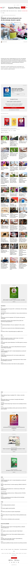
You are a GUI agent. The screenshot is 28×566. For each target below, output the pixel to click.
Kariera (13, 549)
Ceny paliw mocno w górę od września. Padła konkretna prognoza (13, 328)
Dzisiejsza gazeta (3, 7)
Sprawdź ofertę (14, 107)
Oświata (2, 345)
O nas (4, 549)
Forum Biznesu (24, 553)
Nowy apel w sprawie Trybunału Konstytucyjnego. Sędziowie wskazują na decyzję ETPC (5, 194)
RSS (14, 551)
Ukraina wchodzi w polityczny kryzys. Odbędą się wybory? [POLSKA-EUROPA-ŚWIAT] (13, 494)
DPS (11, 130)
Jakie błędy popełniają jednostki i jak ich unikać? (18, 89)
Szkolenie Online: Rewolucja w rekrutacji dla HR (14, 426)
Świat (1, 323)
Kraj (1, 307)
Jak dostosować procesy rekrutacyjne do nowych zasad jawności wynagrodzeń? (14, 428)
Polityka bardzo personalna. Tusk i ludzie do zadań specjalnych (12, 363)
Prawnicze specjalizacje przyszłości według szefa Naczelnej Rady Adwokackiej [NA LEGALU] (12, 498)
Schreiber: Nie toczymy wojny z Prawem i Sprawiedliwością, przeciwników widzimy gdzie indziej (11, 539)
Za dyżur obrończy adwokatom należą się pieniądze (10, 519)
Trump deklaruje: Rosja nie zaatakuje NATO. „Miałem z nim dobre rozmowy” (13, 396)
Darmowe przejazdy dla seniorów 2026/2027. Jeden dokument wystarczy (22, 194)
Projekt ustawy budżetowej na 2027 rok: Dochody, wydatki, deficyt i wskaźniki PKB (13, 356)
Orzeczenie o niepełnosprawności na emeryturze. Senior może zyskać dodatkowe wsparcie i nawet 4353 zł (5, 205)
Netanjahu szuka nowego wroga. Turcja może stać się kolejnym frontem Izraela (13, 404)
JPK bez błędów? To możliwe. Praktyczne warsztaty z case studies (14, 299)
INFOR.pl (7, 553)
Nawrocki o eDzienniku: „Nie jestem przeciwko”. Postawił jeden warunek (13, 205)
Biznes (1, 525)
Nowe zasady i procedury (14, 469)
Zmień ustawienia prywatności (23, 549)
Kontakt (2, 549)
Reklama (7, 549)
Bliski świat (2, 487)
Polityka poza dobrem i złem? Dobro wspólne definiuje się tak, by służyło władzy (12, 535)
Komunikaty (9, 549)
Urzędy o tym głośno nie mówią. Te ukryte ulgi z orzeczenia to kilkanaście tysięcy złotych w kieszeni (23, 205)
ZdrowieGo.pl (17, 553)
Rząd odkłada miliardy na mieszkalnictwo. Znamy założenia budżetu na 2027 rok (14, 314)
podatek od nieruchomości (4, 130)
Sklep (22, 553)
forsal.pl (5, 553)
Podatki (2, 15)
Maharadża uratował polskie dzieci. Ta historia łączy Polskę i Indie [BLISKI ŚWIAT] (13, 489)
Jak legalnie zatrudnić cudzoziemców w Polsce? (14, 470)
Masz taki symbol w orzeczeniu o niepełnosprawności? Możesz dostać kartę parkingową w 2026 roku (13, 360)
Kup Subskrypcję (23, 7)
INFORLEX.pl (10, 553)
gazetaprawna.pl (13, 553)
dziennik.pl (3, 553)
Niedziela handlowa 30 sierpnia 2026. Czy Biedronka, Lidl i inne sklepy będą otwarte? (14, 309)
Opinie (1, 503)
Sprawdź (18, 94)
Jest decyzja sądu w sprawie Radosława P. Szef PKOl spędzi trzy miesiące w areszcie (14, 343)
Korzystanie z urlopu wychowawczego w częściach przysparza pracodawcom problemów (14, 194)
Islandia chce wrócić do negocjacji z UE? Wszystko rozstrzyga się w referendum (13, 318)
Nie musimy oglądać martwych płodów (8, 508)
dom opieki (14, 130)
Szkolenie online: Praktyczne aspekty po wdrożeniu (17, 91)
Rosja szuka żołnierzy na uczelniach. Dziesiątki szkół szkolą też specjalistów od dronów (12, 400)
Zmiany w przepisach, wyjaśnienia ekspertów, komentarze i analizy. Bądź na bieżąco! (14, 449)
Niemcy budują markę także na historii (8, 505)
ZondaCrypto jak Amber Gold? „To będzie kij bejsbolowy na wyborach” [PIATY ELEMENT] (13, 351)
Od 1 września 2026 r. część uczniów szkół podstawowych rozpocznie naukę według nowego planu (13, 347)
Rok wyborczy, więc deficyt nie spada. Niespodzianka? (10, 511)
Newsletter (20, 553)
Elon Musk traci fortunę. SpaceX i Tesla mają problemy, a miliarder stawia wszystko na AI (13, 527)
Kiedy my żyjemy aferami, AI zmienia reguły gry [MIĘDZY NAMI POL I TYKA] (13, 485)
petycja (9, 130)
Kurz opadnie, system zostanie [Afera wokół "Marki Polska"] (12, 531)
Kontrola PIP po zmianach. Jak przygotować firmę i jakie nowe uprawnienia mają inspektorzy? (12, 321)
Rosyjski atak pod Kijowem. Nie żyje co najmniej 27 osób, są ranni (12, 324)
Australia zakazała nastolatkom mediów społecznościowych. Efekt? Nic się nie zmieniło (13, 408)
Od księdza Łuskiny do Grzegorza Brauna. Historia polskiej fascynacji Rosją (13, 515)
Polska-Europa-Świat (3, 491)
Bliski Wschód (2, 402)
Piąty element (2, 349)
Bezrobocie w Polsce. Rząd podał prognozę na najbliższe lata (12, 331)
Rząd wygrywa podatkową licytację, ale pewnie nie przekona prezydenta (14, 542)
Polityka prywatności (16, 549)
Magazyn (2, 362)
